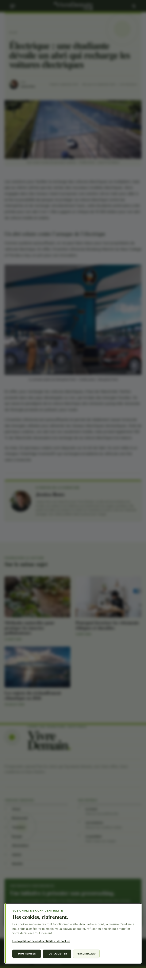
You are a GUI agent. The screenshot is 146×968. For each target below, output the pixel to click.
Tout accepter (57, 953)
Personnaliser (86, 953)
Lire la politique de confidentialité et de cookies (41, 941)
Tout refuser (27, 953)
